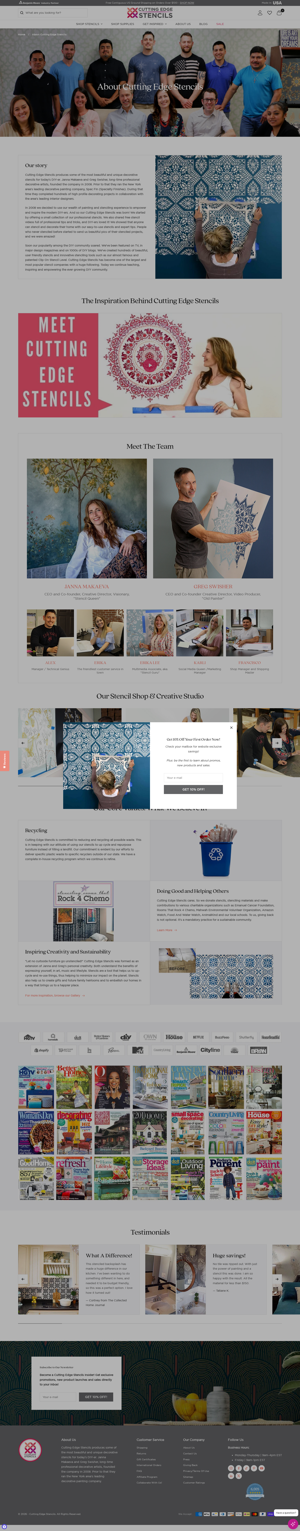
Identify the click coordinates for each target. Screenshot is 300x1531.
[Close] (231, 727)
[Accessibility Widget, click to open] (4, 1526)
